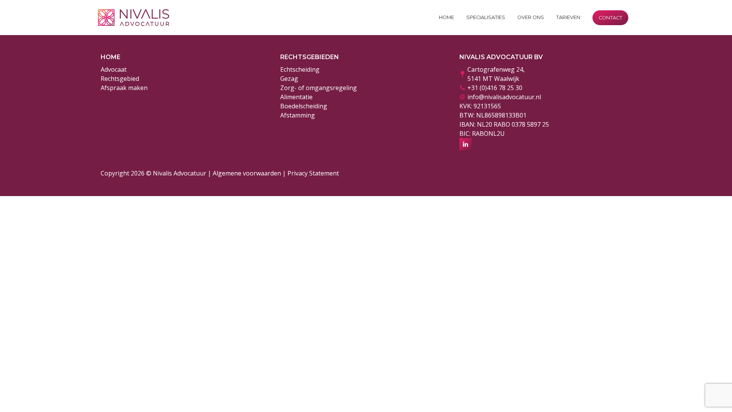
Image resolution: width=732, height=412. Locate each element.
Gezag (289, 78)
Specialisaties (485, 17)
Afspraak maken (124, 88)
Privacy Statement (313, 173)
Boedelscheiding (303, 106)
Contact (610, 18)
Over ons (530, 17)
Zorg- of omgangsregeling (318, 88)
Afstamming (297, 115)
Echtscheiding (299, 69)
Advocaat (114, 69)
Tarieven (568, 17)
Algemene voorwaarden (247, 173)
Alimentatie (296, 97)
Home (446, 17)
